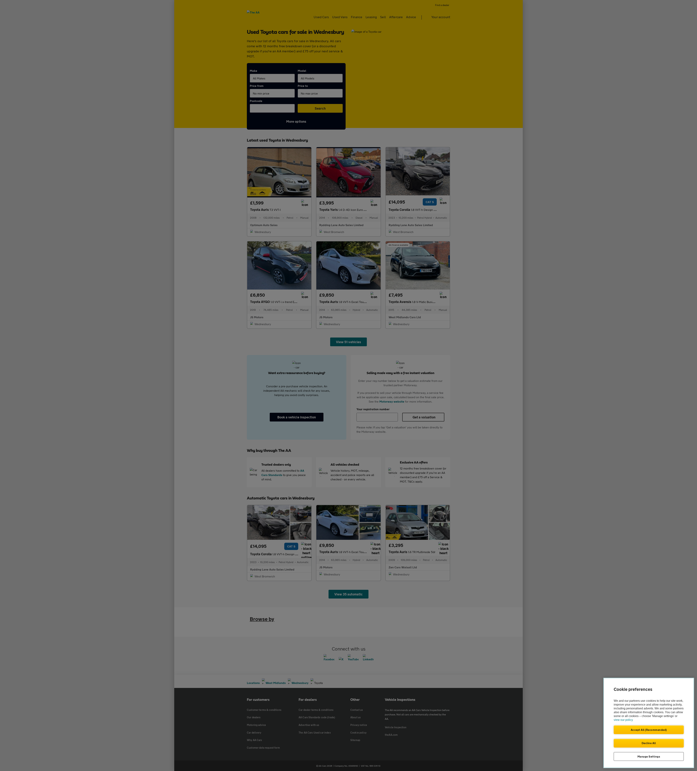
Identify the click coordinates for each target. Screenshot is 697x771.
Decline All (649, 743)
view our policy (623, 719)
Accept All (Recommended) (649, 729)
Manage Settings (648, 756)
